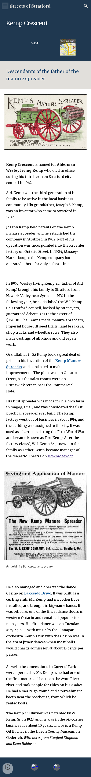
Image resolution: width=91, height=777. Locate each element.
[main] (45, 23)
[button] (5, 6)
